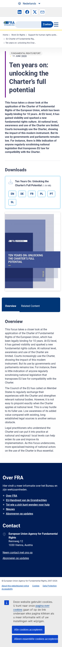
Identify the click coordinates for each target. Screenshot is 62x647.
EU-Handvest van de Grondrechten (26, 500)
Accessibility (7, 589)
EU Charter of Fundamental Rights (21, 39)
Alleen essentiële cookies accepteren (36, 639)
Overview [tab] (10, 306)
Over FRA (11, 495)
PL (41, 193)
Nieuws (10, 509)
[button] (20, 12)
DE (22, 193)
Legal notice (23, 586)
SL (12, 202)
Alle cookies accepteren (28, 629)
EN (12, 193)
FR (31, 193)
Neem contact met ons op (18, 552)
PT (51, 193)
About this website (10, 586)
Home (5, 35)
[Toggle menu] (56, 24)
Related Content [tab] (30, 306)
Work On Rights (18, 35)
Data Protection (50, 586)
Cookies (35, 586)
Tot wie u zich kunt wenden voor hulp (28, 504)
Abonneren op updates (19, 513)
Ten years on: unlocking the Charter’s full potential (27, 43)
